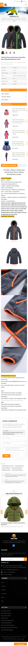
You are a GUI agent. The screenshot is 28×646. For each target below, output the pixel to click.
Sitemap (19, 638)
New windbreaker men (6, 622)
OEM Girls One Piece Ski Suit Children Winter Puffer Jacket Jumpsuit (18, 132)
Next (26, 512)
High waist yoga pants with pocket (9, 627)
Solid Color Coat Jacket (17, 468)
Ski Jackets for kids (5, 611)
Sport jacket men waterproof (8, 625)
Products (3, 590)
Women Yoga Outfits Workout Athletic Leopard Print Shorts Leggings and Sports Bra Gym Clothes (18, 154)
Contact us (3, 593)
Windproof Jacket (6, 468)
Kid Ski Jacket (4, 618)
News (2, 597)
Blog (2, 601)
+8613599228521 (11, 572)
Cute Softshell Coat (19, 465)
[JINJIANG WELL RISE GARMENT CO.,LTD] (5, 4)
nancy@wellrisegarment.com (12, 569)
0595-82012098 (8, 574)
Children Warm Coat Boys (7, 465)
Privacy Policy (7, 639)
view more (15, 115)
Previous (2, 512)
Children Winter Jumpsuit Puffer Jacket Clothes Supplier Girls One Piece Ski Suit (18, 121)
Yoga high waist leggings (7, 630)
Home (5, 18)
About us (3, 586)
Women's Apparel (6, 96)
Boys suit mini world (6, 615)
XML (23, 638)
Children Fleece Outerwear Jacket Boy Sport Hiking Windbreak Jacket (13, 433)
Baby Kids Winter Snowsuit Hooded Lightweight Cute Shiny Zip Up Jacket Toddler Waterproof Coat (18, 143)
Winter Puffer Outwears (17, 470)
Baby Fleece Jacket (6, 470)
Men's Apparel (5, 93)
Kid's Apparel (10, 18)
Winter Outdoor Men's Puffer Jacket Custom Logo (13, 523)
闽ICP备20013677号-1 (12, 638)
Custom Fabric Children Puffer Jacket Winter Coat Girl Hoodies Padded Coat (19, 110)
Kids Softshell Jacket (6, 613)
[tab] (9, 165)
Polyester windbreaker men (7, 620)
